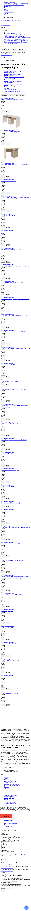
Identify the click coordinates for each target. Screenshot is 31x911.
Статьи (6, 778)
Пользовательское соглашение (12, 785)
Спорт (5, 42)
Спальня (6, 36)
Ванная (20, 36)
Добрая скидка (8, 6)
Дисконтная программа (10, 7)
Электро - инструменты (14, 42)
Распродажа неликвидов (10, 795)
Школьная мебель (8, 39)
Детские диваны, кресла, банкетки (14, 77)
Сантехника (7, 40)
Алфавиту (22, 95)
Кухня (17, 34)
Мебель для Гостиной (9, 796)
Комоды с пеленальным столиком (13, 84)
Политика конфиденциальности (12, 784)
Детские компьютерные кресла (13, 81)
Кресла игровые (9, 88)
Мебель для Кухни (9, 798)
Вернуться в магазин (6, 882)
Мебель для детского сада (23, 37)
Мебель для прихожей (10, 803)
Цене (17, 95)
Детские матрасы (9, 79)
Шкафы (21, 34)
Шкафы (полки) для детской (12, 74)
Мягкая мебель (13, 43)
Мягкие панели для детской (12, 91)
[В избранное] (3, 111)
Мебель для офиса (9, 805)
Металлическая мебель (10, 37)
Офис (16, 36)
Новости (6, 777)
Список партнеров (9, 789)
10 (4, 720)
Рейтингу (12, 95)
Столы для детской (10, 89)
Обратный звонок (5, 25)
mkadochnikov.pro (23, 855)
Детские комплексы (9, 72)
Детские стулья (8, 75)
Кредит (6, 13)
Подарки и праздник (9, 825)
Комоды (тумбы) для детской (12, 71)
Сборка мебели (11, 5)
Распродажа (7, 34)
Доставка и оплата (9, 12)
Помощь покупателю (10, 2)
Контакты (6, 15)
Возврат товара (20, 5)
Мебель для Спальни (9, 802)
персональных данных (7, 868)
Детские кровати (9, 85)
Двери (20, 39)
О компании (7, 3)
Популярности (4, 95)
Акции (6, 9)
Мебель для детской (9, 800)
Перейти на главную (6, 55)
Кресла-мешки (8, 82)
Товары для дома (15, 40)
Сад (23, 36)
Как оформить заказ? (16, 3)
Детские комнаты (9, 87)
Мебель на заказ (8, 10)
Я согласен (6, 816)
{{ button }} (3, 872)
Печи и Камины (24, 40)
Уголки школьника (9, 78)
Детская (26, 34)
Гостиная (13, 34)
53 (4, 723)
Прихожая (11, 36)
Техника (16, 39)
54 (4, 725)
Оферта (6, 788)
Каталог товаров (10, 33)
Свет (23, 39)
